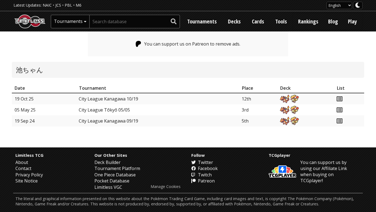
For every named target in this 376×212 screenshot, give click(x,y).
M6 (78, 5)
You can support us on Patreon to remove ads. (192, 44)
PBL (68, 5)
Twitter (205, 162)
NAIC (47, 5)
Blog (333, 21)
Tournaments (202, 21)
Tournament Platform (117, 168)
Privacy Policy (29, 175)
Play (352, 21)
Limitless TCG (29, 155)
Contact (23, 168)
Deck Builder (107, 162)
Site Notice (26, 181)
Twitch (204, 175)
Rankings (308, 21)
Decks (234, 21)
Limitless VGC (108, 187)
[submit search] (173, 21)
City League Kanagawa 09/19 (108, 121)
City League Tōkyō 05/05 (104, 110)
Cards (258, 21)
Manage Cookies (166, 186)
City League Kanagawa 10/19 (108, 99)
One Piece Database (115, 175)
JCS (58, 5)
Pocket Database (111, 181)
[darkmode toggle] (358, 5)
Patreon (206, 181)
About (21, 162)
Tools (281, 21)
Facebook (207, 168)
